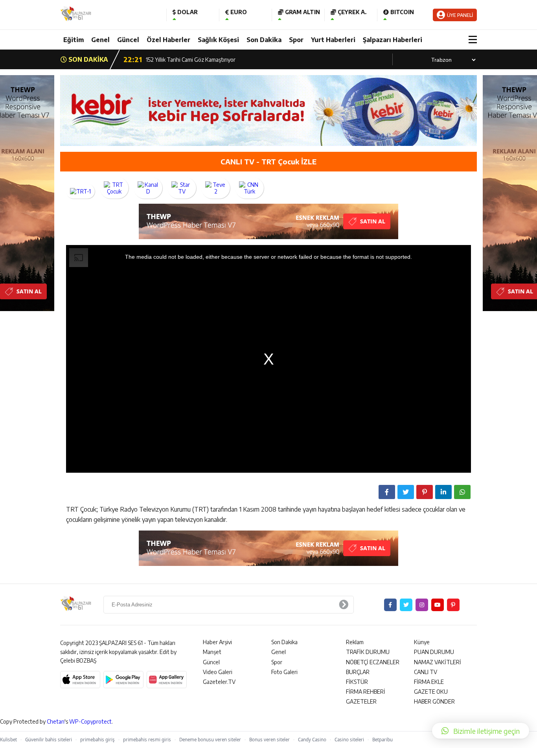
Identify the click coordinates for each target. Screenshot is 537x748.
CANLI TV (425, 672)
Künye (422, 642)
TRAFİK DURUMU (368, 652)
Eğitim (73, 40)
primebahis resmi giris (147, 739)
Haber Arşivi (217, 642)
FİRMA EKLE (429, 681)
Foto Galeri (284, 672)
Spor (296, 40)
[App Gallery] (167, 679)
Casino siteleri (349, 739)
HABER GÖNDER (434, 701)
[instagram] (422, 605)
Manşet (212, 652)
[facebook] (390, 605)
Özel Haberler (168, 40)
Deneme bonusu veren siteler (210, 739)
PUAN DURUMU (434, 652)
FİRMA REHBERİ (365, 691)
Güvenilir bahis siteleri (48, 739)
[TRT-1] (80, 191)
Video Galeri (217, 672)
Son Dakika (263, 40)
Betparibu (382, 739)
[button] (480, 731)
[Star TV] (181, 188)
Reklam (355, 642)
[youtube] (437, 605)
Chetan (55, 721)
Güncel (128, 40)
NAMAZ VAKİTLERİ (437, 662)
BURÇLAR (358, 672)
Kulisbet (8, 739)
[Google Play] (123, 679)
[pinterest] (453, 605)
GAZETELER (361, 701)
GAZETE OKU (431, 691)
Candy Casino (312, 739)
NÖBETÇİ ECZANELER (372, 662)
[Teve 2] (215, 188)
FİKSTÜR (357, 681)
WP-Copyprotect (90, 721)
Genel (100, 40)
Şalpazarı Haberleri (392, 40)
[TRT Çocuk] (114, 188)
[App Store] (80, 679)
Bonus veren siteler (269, 739)
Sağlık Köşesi (218, 40)
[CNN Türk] (249, 188)
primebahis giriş (97, 739)
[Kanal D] (148, 188)
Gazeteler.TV (219, 681)
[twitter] (406, 605)
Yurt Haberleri (333, 40)
